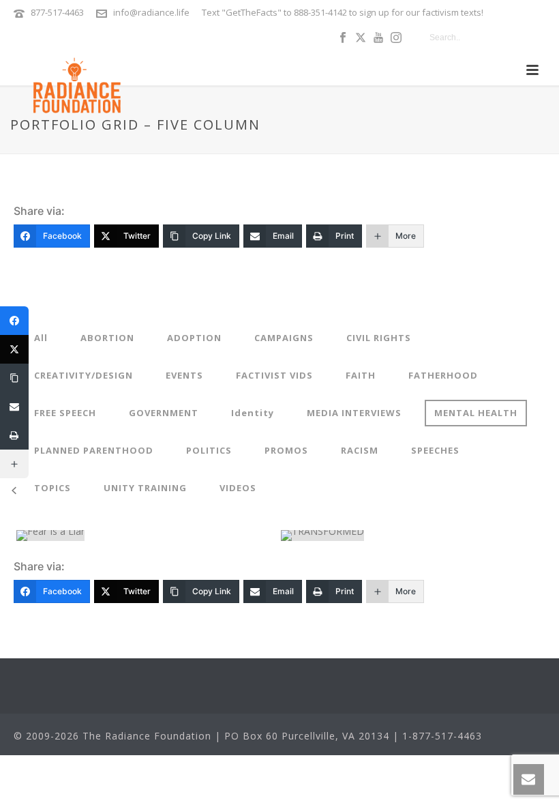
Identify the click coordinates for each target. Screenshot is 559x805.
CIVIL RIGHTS (378, 338)
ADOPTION (194, 338)
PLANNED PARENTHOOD (93, 450)
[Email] (14, 406)
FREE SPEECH (65, 413)
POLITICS (209, 450)
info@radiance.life (151, 12)
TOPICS (52, 488)
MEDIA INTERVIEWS (354, 413)
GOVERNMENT (163, 413)
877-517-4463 (57, 12)
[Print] (14, 435)
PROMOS (286, 450)
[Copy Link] (14, 378)
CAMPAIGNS (284, 338)
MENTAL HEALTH (475, 413)
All (41, 338)
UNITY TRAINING (145, 488)
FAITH (361, 375)
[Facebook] (14, 320)
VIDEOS (238, 488)
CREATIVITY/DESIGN (83, 375)
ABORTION (107, 338)
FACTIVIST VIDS (274, 375)
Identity (252, 413)
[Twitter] (14, 349)
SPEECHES (435, 450)
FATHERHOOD (443, 375)
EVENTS (184, 375)
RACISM (359, 450)
